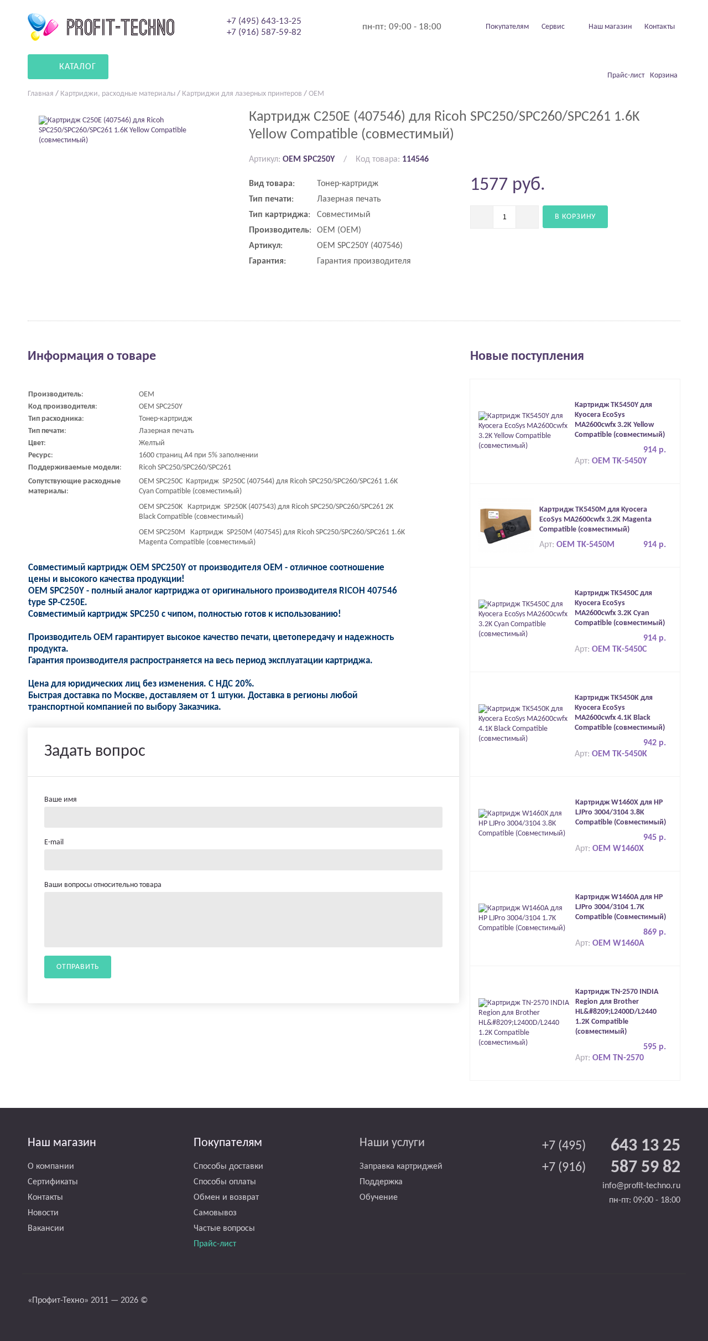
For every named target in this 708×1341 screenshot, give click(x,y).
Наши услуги (392, 1143)
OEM (316, 94)
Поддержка (381, 1182)
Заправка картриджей (401, 1166)
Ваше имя (60, 800)
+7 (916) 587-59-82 (264, 32)
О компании (51, 1166)
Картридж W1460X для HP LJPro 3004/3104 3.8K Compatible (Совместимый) (620, 812)
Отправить (77, 967)
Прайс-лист (215, 1244)
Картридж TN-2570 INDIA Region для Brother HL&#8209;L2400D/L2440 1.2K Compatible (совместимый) (616, 1012)
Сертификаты (53, 1182)
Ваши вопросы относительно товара (103, 885)
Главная (41, 94)
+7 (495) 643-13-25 (264, 21)
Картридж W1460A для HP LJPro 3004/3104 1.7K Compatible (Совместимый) (620, 907)
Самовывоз (215, 1213)
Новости (43, 1213)
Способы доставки (228, 1166)
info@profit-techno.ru (641, 1186)
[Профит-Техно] (101, 27)
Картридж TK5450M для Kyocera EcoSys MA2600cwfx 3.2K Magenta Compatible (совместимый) (595, 520)
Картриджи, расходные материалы (117, 94)
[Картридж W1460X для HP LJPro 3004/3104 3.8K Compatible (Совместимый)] (524, 823)
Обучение (379, 1197)
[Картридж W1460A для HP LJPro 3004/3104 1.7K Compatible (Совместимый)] (524, 918)
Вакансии (46, 1228)
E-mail (54, 842)
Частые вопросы (224, 1228)
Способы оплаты (225, 1182)
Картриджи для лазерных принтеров (242, 94)
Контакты (659, 27)
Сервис (553, 27)
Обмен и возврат (226, 1197)
